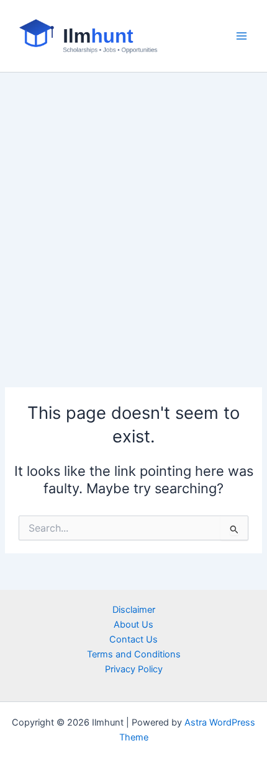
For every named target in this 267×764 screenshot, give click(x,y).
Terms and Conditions (134, 654)
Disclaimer (133, 609)
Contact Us (133, 639)
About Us (133, 624)
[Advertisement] (133, 212)
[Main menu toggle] (242, 36)
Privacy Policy (134, 669)
